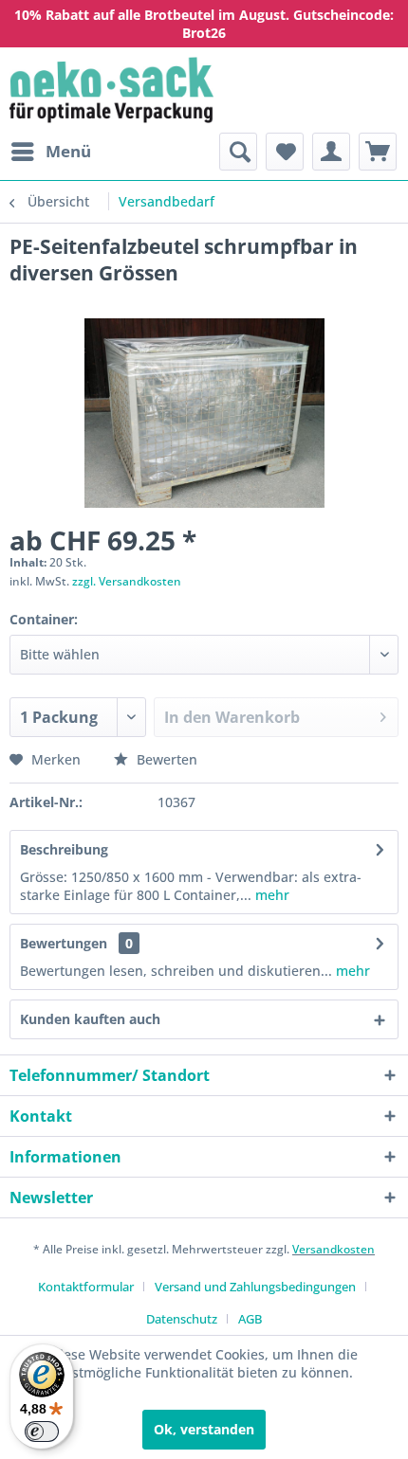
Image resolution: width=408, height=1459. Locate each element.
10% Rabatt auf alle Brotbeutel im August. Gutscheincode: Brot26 (204, 24)
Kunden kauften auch (90, 1019)
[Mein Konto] (331, 152)
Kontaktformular (86, 1286)
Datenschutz (181, 1318)
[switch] (42, 1431)
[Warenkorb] (378, 152)
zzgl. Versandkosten (126, 581)
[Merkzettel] (285, 152)
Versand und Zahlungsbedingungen (255, 1286)
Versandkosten (333, 1249)
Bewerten (165, 759)
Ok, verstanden (204, 1429)
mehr (272, 895)
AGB (250, 1318)
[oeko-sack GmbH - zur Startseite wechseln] (111, 90)
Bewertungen (63, 943)
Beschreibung (64, 849)
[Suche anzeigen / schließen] (238, 152)
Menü (68, 151)
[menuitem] (50, 152)
